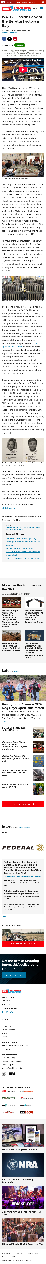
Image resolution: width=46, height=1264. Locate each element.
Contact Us (6, 1000)
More (16, 671)
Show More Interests (27, 943)
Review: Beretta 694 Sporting (20, 548)
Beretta (9, 527)
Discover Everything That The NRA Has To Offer (23, 1213)
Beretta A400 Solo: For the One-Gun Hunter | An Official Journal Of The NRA (11, 647)
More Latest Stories (28, 804)
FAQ (13, 1257)
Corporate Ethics (32, 1253)
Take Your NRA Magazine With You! (19, 1149)
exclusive (36, 527)
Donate (32, 2)
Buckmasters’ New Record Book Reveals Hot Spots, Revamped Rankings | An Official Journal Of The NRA (22, 907)
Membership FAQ (8, 1064)
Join (18, 2)
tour (8, 530)
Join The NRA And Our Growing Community (17, 1180)
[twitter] (9, 37)
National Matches (11, 925)
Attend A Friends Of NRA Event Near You (22, 1244)
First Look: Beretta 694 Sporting (21, 538)
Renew (24, 2)
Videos (4, 32)
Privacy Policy (6, 1253)
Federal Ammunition (12, 876)
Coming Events (7, 1026)
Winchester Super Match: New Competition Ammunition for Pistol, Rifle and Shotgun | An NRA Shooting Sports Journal (10, 618)
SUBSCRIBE (14, 975)
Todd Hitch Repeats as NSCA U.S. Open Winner (15, 785)
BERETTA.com (8, 507)
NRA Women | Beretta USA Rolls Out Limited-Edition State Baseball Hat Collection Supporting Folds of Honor (34, 650)
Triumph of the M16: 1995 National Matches (14, 729)
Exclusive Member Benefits (12, 1061)
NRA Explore (7, 1049)
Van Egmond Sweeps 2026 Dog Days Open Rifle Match (23, 706)
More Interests (25, 827)
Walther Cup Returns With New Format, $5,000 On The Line (15, 758)
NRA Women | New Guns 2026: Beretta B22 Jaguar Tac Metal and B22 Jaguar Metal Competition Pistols (34, 616)
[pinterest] (15, 37)
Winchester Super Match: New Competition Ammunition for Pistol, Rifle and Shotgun (14, 745)
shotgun (27, 527)
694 (11, 530)
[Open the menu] (41, 8)
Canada (38, 876)
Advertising (6, 1004)
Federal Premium (27, 876)
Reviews (5, 1033)
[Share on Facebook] (4, 37)
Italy (21, 527)
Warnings (5, 1257)
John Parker (18, 530)
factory (16, 527)
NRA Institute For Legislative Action (15, 1045)
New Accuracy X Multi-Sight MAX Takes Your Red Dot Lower (15, 772)
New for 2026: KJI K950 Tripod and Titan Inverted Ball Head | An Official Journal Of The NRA (22, 883)
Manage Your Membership (12, 1068)
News (9, 32)
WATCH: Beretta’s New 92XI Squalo (23, 558)
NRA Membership (8, 1057)
